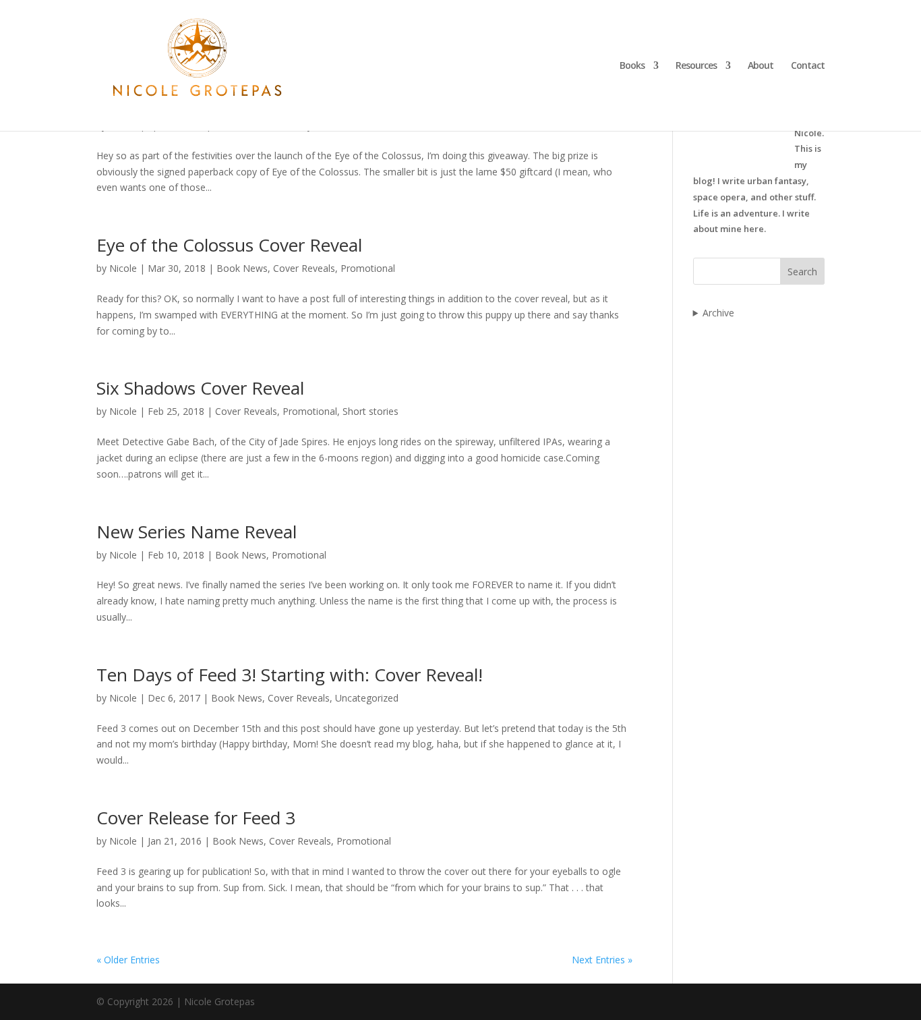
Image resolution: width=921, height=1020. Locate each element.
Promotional (367, 268)
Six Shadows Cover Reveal (200, 388)
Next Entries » (602, 959)
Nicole (123, 268)
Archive (718, 312)
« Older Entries (128, 959)
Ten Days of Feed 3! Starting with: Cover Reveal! (289, 674)
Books (632, 66)
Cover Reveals (304, 268)
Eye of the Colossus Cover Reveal (229, 245)
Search (802, 271)
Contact (808, 66)
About (760, 66)
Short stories (370, 411)
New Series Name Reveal (196, 531)
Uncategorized (366, 697)
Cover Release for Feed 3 (195, 817)
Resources (696, 66)
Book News (242, 268)
